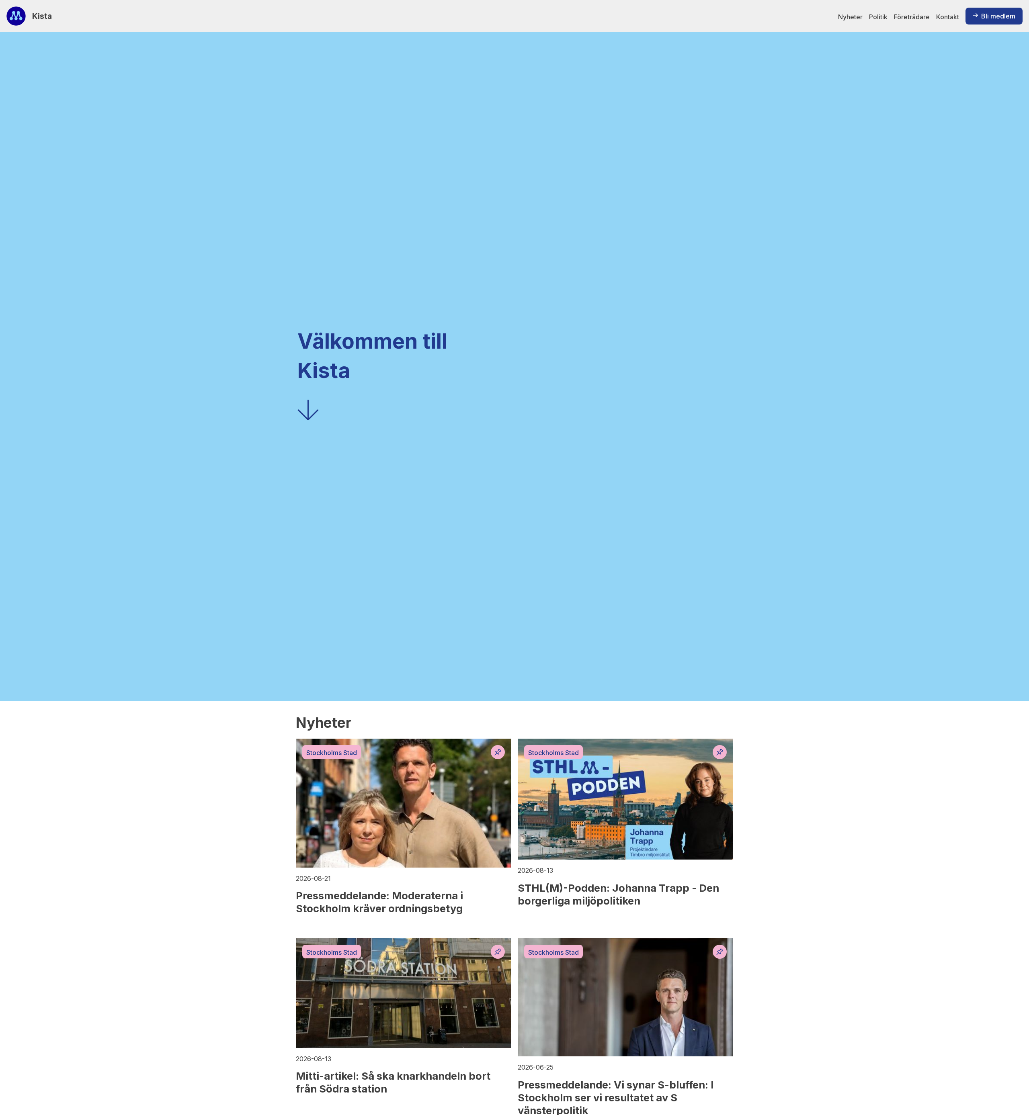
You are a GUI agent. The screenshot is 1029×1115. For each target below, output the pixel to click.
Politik (878, 17)
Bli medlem (998, 16)
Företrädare (912, 17)
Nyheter (850, 17)
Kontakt (947, 17)
